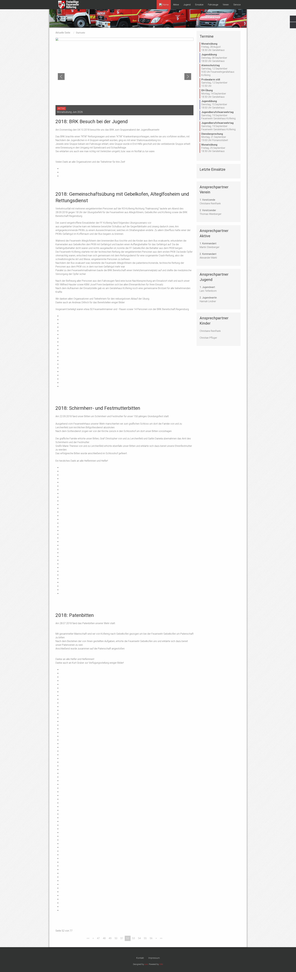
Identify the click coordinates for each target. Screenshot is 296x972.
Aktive (176, 4)
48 (104, 938)
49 (110, 938)
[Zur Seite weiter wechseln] (156, 938)
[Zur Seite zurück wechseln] (93, 938)
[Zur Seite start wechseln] (88, 938)
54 (139, 938)
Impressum (154, 958)
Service (236, 4)
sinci (146, 964)
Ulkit (161, 964)
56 (151, 938)
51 (121, 938)
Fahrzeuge (213, 4)
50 (116, 938)
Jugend (187, 4)
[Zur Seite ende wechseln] (161, 938)
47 (98, 938)
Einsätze (199, 4)
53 (133, 938)
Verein (226, 4)
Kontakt (140, 958)
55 (145, 938)
